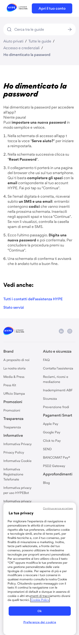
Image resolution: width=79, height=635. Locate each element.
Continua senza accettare (58, 508)
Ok (39, 611)
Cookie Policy (40, 600)
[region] (39, 569)
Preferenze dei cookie (39, 622)
